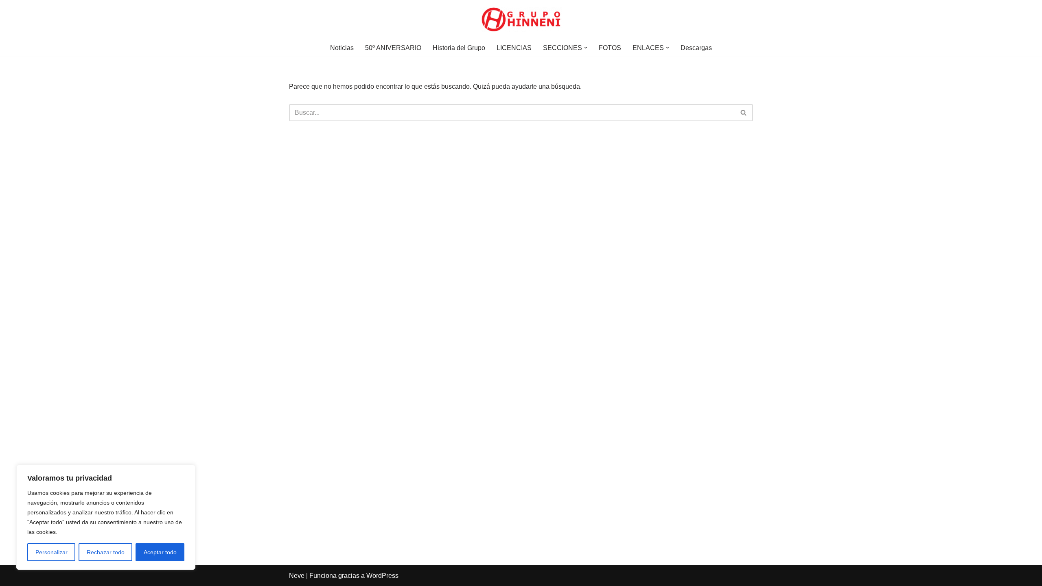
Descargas (696, 47)
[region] (105, 517)
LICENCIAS (514, 47)
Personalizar (51, 552)
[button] (585, 47)
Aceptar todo (160, 552)
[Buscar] (744, 112)
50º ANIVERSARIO (393, 47)
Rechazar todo (106, 552)
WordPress (382, 575)
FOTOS (610, 47)
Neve (296, 575)
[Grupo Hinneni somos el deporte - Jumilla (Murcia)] (521, 19)
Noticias (342, 47)
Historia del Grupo (459, 47)
